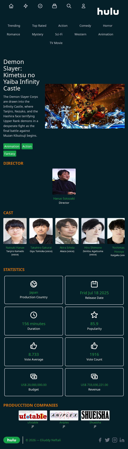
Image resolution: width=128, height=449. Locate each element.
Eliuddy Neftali (50, 440)
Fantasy (9, 154)
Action (27, 146)
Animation (11, 146)
